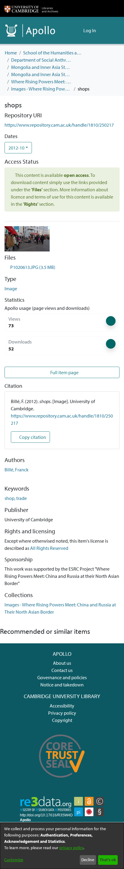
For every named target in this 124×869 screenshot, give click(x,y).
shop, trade (16, 498)
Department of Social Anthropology (41, 60)
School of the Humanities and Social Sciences (53, 53)
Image (11, 288)
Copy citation (32, 437)
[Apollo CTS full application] (62, 781)
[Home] (31, 8)
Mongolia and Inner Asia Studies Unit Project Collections (41, 74)
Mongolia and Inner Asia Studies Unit (41, 67)
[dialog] (62, 846)
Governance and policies (62, 677)
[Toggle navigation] (111, 30)
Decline (87, 859)
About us (62, 663)
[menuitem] (78, 30)
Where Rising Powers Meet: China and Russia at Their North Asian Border (41, 82)
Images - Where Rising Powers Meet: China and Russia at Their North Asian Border (41, 89)
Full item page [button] (64, 372)
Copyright (62, 720)
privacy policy (71, 847)
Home (11, 53)
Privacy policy (62, 713)
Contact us (62, 670)
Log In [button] (90, 30)
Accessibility (62, 706)
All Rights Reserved (49, 548)
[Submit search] (69, 30)
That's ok (108, 859)
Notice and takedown (62, 685)
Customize (13, 859)
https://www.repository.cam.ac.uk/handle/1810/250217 (59, 125)
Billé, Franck (17, 470)
